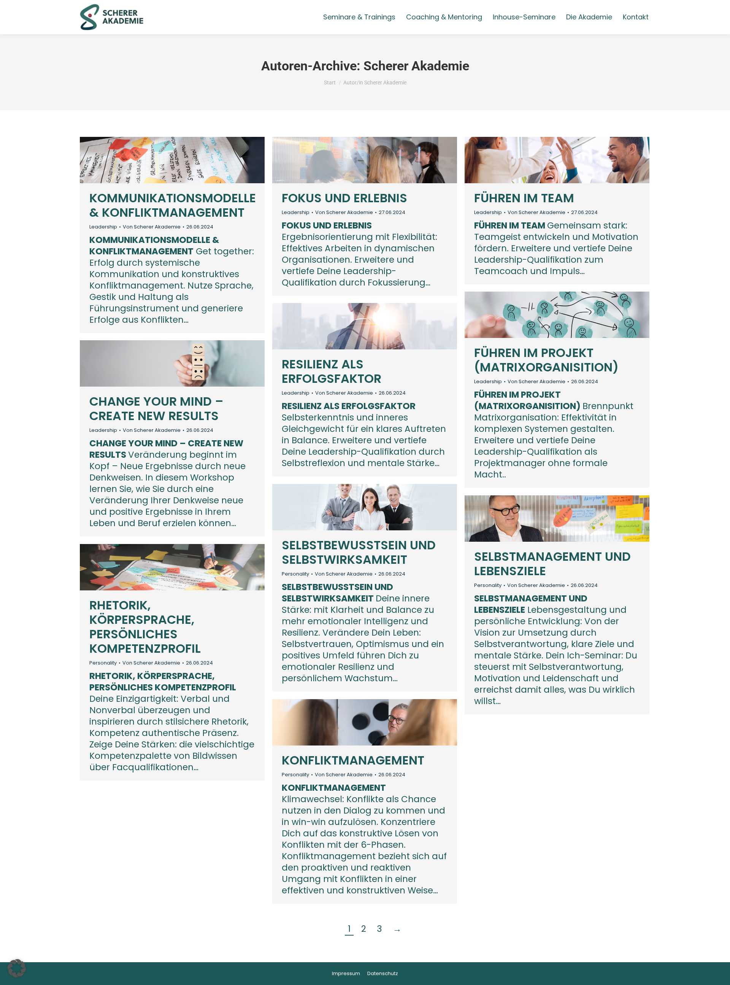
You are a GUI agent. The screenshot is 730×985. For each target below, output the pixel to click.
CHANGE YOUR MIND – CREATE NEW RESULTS (156, 408)
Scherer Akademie (416, 65)
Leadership (103, 226)
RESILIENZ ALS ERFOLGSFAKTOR (331, 371)
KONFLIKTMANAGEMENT (353, 760)
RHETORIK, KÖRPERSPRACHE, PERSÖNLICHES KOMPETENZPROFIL (145, 626)
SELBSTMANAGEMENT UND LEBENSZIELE (552, 563)
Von (152, 227)
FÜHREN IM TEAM (524, 197)
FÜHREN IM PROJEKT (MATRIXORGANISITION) (546, 360)
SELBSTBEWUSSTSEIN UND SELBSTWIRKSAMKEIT (359, 552)
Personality (295, 573)
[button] (16, 968)
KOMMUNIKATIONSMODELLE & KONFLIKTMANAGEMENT (172, 205)
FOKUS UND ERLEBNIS (344, 197)
